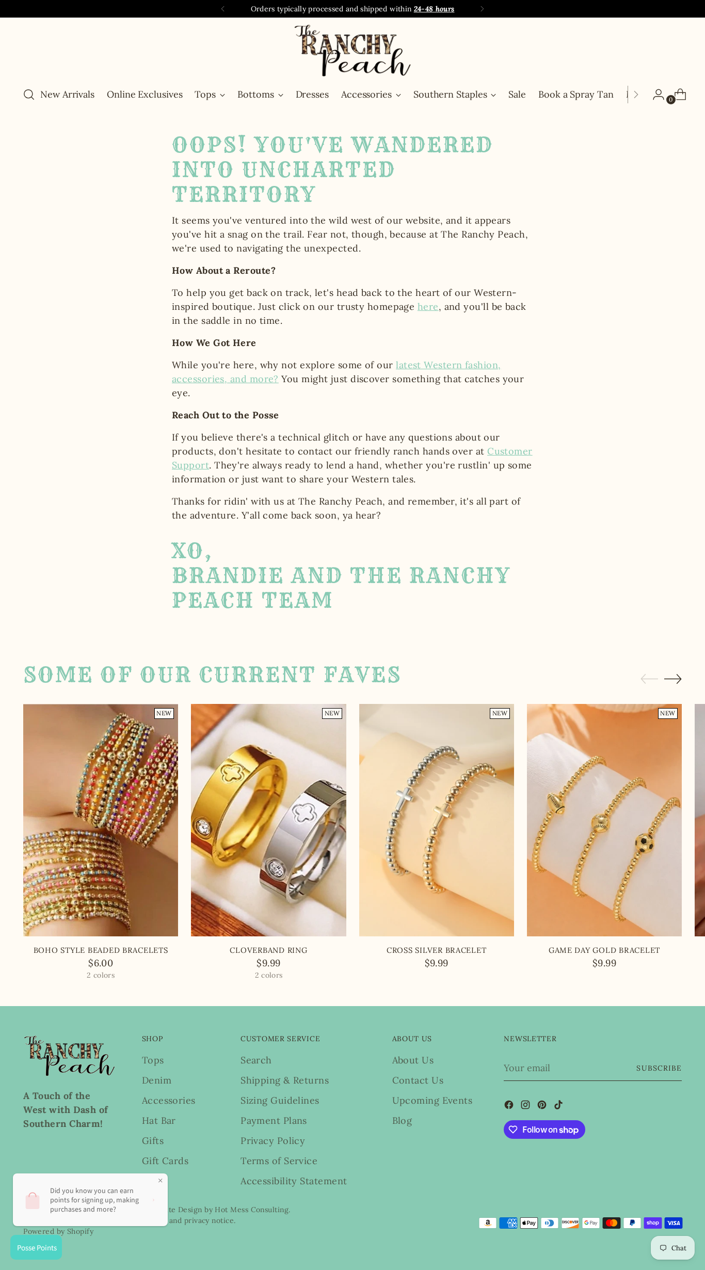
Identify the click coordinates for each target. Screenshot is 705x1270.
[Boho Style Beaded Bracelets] (100, 820)
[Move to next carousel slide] (673, 678)
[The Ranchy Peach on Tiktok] (559, 1107)
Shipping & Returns (285, 1080)
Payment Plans (274, 1120)
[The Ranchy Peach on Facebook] (510, 1107)
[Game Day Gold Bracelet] (604, 820)
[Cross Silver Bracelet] (436, 820)
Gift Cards (165, 1161)
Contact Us (418, 1080)
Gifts (153, 1141)
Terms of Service (279, 1161)
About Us (413, 1060)
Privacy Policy (273, 1141)
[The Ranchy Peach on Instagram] (526, 1107)
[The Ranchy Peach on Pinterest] (543, 1107)
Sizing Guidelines (280, 1100)
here (428, 306)
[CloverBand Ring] (268, 820)
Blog (402, 1120)
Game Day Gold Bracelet (604, 950)
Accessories (169, 1100)
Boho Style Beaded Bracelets (101, 950)
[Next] (482, 9)
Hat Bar (159, 1120)
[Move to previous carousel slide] (649, 679)
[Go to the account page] (654, 94)
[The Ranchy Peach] (352, 50)
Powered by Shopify (58, 1231)
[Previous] (223, 9)
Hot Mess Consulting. (252, 1209)
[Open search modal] (29, 94)
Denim (156, 1080)
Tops (153, 1060)
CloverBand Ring (268, 950)
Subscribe (658, 1068)
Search (256, 1060)
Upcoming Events (432, 1100)
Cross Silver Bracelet (437, 950)
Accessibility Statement (294, 1181)
